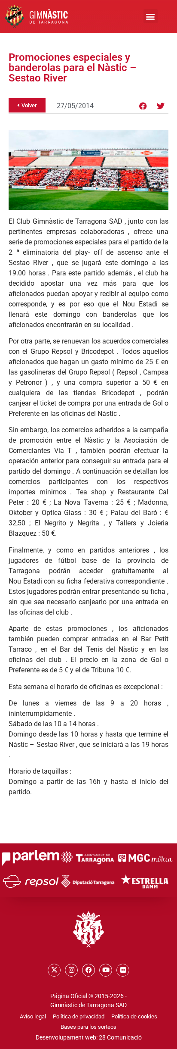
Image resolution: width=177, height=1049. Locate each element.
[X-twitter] (54, 970)
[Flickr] (122, 970)
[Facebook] (143, 106)
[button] (150, 16)
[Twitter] (160, 106)
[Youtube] (105, 970)
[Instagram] (71, 970)
